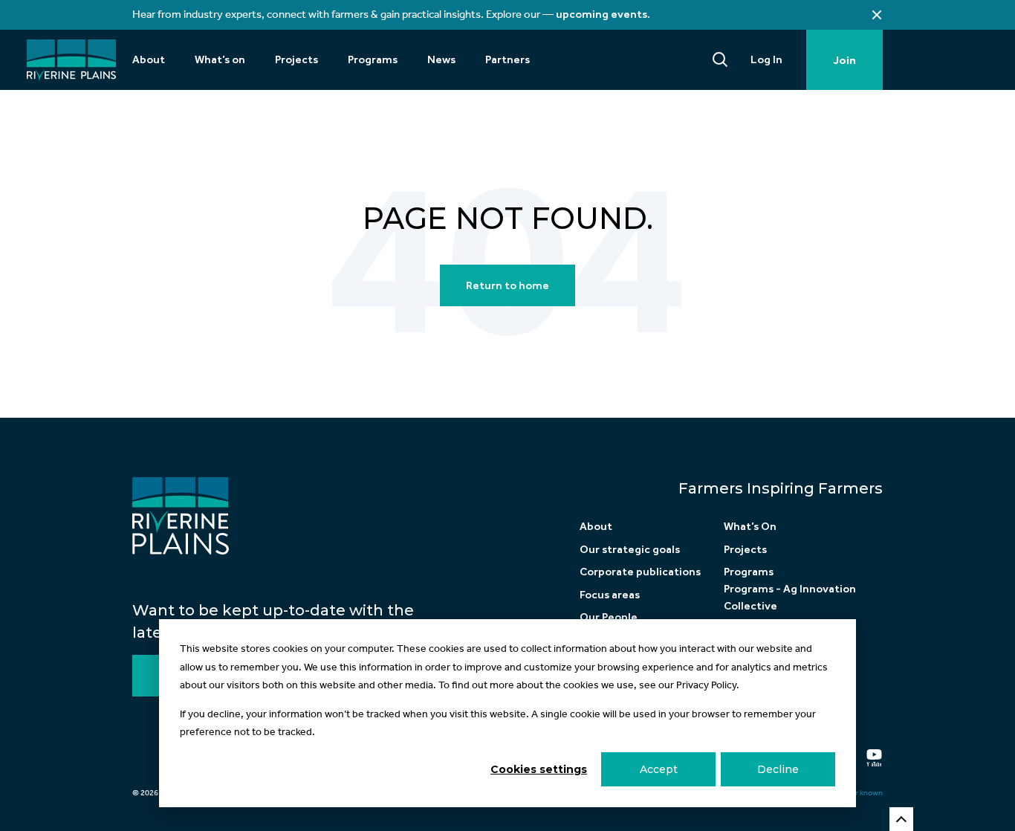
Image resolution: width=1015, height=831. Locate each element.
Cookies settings (538, 769)
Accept (659, 769)
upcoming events (601, 14)
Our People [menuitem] (609, 617)
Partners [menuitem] (507, 59)
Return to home (507, 285)
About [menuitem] (148, 59)
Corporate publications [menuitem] (640, 571)
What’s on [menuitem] (220, 59)
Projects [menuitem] (296, 59)
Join (844, 60)
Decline (778, 769)
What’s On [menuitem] (750, 526)
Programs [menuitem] (373, 59)
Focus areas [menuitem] (610, 594)
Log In (766, 59)
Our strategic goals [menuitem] (630, 549)
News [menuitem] (441, 59)
